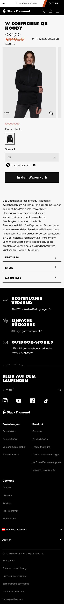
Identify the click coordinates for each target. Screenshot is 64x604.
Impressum (9, 560)
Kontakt (7, 487)
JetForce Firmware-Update (46, 462)
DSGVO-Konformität (14, 591)
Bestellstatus (10, 431)
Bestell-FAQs (10, 439)
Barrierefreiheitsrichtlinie (16, 583)
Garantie (37, 431)
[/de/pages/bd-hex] (4, 3)
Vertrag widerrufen (13, 599)
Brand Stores (10, 518)
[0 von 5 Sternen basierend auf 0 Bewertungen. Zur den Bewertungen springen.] (13, 123)
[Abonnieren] (59, 389)
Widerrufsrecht (11, 454)
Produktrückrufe (41, 446)
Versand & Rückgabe (14, 446)
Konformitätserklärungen (45, 454)
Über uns (7, 495)
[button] (43, 11)
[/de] (17, 11)
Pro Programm (10, 510)
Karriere (7, 503)
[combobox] (32, 529)
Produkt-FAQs (40, 439)
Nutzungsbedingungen (15, 575)
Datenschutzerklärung (14, 568)
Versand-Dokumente (43, 469)
